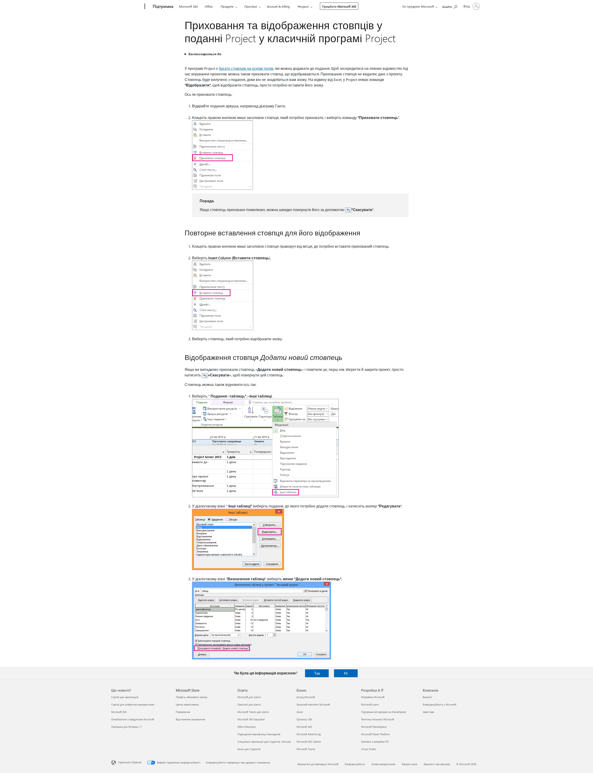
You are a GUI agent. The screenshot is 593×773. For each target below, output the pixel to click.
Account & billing (278, 6)
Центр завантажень (187, 704)
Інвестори (428, 712)
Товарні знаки (409, 764)
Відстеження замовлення (190, 719)
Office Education (246, 726)
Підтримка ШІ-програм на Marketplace (383, 712)
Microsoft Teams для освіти (253, 712)
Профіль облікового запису (191, 697)
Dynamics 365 (304, 719)
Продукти (227, 6)
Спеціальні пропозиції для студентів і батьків (264, 741)
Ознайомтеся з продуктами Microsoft (132, 719)
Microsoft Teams (305, 749)
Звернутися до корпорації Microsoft (317, 764)
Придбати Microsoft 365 (339, 6)
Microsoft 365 (188, 6)
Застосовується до (204, 54)
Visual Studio (368, 749)
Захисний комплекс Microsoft (313, 704)
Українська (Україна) (130, 762)
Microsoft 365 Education (251, 719)
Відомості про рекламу (437, 764)
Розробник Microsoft (373, 697)
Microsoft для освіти (249, 697)
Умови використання (383, 764)
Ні (346, 673)
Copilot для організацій (124, 697)
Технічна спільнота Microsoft (377, 719)
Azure (299, 712)
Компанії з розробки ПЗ (374, 741)
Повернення (183, 712)
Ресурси (303, 6)
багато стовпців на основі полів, (246, 68)
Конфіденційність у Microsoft (439, 704)
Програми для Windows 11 (126, 726)
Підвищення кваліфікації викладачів (258, 734)
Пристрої (250, 6)
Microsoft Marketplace (374, 726)
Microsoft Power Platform (375, 734)
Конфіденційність (355, 764)
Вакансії (427, 697)
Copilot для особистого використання (132, 704)
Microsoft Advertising (308, 734)
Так (317, 673)
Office (209, 6)
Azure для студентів (248, 749)
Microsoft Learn (370, 704)
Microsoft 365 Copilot (308, 741)
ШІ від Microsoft (305, 697)
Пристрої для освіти (249, 704)
